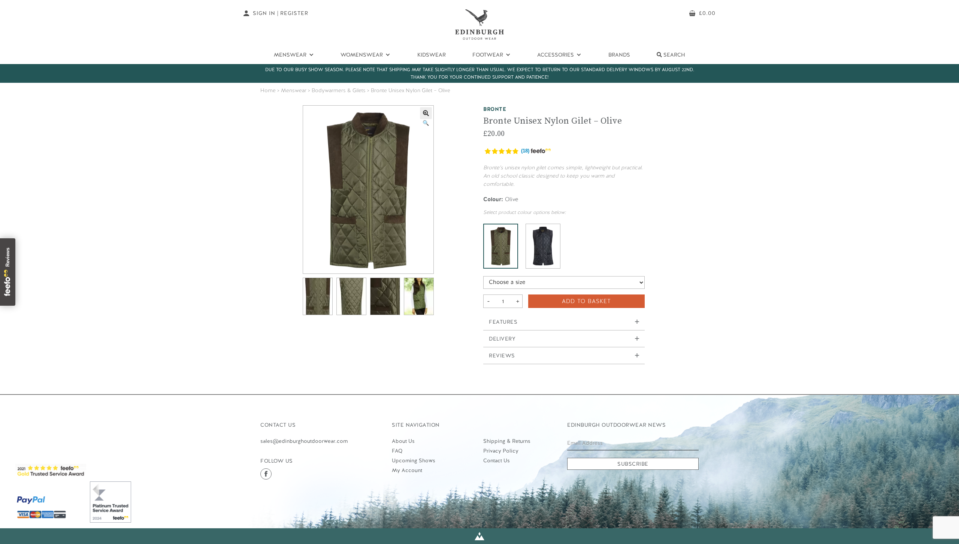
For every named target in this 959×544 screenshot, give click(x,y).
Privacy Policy (500, 450)
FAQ (397, 450)
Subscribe (632, 463)
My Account (407, 470)
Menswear (293, 90)
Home (268, 90)
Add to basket (586, 301)
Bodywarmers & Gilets (339, 90)
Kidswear (431, 54)
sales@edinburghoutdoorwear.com (304, 441)
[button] (426, 113)
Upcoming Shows (413, 460)
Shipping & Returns (506, 441)
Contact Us (496, 460)
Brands (619, 54)
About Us (403, 441)
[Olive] (500, 246)
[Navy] (543, 246)
